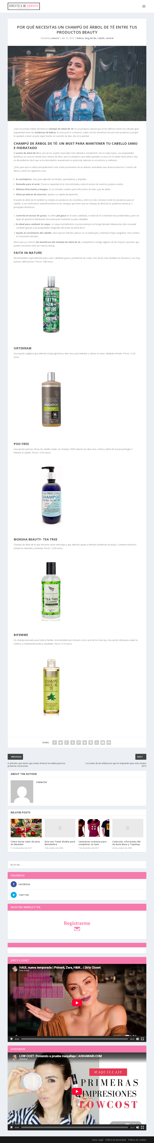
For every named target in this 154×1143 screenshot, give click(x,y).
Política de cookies (137, 1139)
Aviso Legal (97, 1139)
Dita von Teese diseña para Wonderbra (60, 843)
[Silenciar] (137, 1038)
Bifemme (21, 635)
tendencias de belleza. (45, 132)
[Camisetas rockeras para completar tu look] (94, 828)
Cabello (101, 38)
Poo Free (21, 444)
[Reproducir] (11, 1038)
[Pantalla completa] (142, 1038)
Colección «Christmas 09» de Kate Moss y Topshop (126, 843)
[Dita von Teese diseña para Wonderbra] (60, 828)
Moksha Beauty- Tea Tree (35, 539)
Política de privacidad (115, 1139)
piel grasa (61, 215)
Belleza (80, 38)
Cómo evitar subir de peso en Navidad (25, 843)
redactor (55, 38)
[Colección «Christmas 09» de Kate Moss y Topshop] (127, 828)
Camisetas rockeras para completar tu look (93, 843)
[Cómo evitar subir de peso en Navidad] (26, 828)
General (109, 38)
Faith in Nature (28, 253)
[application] (77, 1003)
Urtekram (22, 348)
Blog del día (90, 38)
